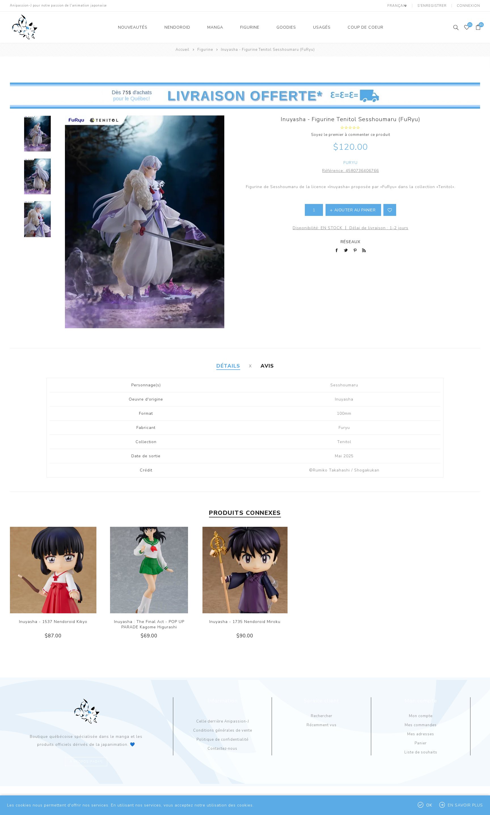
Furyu (350, 162)
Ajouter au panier (64, 570)
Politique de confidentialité (222, 739)
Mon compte (420, 716)
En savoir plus (465, 805)
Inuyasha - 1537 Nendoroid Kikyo (53, 621)
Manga (215, 27)
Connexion (468, 5)
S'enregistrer (432, 5)
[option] (37, 136)
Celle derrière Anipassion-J (222, 721)
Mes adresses (420, 734)
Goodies (286, 27)
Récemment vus (322, 725)
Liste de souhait (389, 210)
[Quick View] (41, 570)
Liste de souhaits (420, 752)
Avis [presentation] (267, 366)
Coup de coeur (365, 27)
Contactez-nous (222, 748)
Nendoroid (177, 27)
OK (429, 805)
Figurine (249, 27)
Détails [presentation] (228, 366)
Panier (421, 743)
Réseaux (350, 242)
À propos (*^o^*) (86, 762)
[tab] (228, 366)
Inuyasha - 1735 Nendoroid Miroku (244, 621)
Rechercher (321, 716)
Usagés (322, 27)
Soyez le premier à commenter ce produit (350, 134)
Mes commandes (421, 725)
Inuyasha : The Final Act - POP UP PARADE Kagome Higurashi (149, 624)
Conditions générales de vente (222, 730)
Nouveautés (132, 27)
